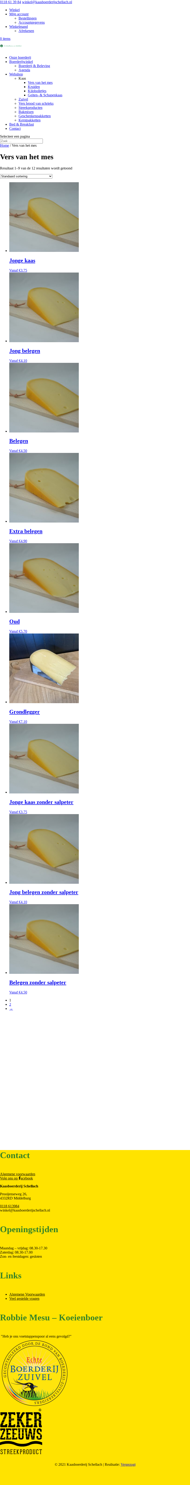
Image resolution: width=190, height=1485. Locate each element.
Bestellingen (28, 18)
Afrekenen (26, 31)
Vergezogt (128, 1464)
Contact (15, 128)
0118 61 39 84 (10, 2)
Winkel (14, 10)
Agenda (24, 70)
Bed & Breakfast (21, 124)
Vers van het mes (40, 82)
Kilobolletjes (37, 91)
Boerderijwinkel (21, 62)
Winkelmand (18, 27)
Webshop (16, 74)
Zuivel (23, 99)
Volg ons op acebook (16, 1178)
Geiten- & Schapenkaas (45, 95)
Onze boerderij (20, 57)
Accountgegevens (32, 22)
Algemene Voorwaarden (27, 1294)
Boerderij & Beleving (34, 66)
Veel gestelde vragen (24, 1298)
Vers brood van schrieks (36, 103)
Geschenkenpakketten (35, 116)
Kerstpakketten (30, 120)
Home (4, 145)
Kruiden (34, 87)
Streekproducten (30, 108)
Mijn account (18, 14)
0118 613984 (9, 1206)
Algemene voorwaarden (17, 1174)
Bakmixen (26, 112)
